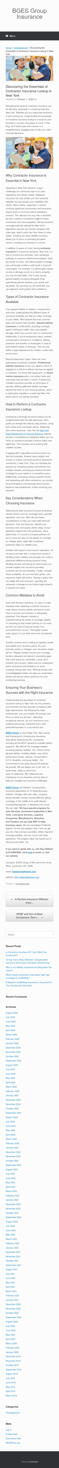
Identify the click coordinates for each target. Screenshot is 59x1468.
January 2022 (12, 1247)
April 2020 (10, 1338)
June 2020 (11, 1330)
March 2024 (11, 1138)
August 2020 (12, 1321)
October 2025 (12, 1056)
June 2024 (11, 1125)
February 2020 (12, 1347)
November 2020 (13, 1308)
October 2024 (12, 1108)
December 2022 (13, 1204)
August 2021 (12, 1269)
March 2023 (11, 1191)
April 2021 (10, 1286)
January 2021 (12, 1299)
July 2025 (10, 1069)
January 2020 (12, 1352)
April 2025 (10, 1082)
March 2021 (11, 1291)
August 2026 (12, 1012)
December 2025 (13, 1047)
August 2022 (12, 1221)
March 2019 (11, 1395)
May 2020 (10, 1334)
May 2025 (10, 1077)
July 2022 (10, 1225)
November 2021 (13, 1256)
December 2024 (13, 1099)
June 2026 (11, 1021)
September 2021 (13, 1265)
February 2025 (12, 1091)
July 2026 (10, 1017)
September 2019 (13, 1369)
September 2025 (13, 1060)
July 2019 (10, 1378)
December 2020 (13, 1304)
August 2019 (12, 1373)
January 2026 (12, 1043)
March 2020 (11, 1343)
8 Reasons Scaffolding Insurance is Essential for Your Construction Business (29, 984)
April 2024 (10, 1134)
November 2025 (13, 1051)
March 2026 (11, 1034)
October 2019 (12, 1365)
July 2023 (10, 1173)
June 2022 (11, 1230)
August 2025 (12, 1065)
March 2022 (11, 1239)
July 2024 (10, 1121)
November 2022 (13, 1208)
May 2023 (10, 1182)
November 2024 (13, 1104)
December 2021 (13, 1251)
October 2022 (12, 1212)
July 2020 (10, 1326)
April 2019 (10, 1391)
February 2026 (12, 1038)
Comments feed (13, 1438)
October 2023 (12, 1160)
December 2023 (13, 1152)
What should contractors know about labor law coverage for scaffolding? (27, 976)
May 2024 (10, 1130)
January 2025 (12, 1095)
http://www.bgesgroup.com (26, 877)
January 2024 (12, 1147)
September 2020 (13, 1317)
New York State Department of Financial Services (27, 432)
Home (8, 47)
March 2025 (11, 1086)
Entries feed (11, 1434)
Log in (8, 1429)
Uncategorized (20, 47)
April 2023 (10, 1186)
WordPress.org (13, 1442)
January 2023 (12, 1199)
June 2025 (11, 1073)
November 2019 (13, 1360)
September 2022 (13, 1217)
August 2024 (12, 1117)
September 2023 (13, 1164)
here (30, 852)
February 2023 (12, 1195)
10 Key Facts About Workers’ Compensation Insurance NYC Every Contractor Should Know (28, 961)
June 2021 (11, 1278)
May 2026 (10, 1025)
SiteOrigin (34, 1461)
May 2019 (10, 1386)
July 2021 (10, 1273)
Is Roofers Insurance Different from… (29, 900)
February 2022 (12, 1243)
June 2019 (11, 1382)
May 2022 (10, 1234)
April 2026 (10, 1030)
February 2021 (12, 1295)
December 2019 (13, 1356)
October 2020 (12, 1312)
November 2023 (13, 1156)
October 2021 (12, 1260)
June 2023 (11, 1178)
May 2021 (10, 1282)
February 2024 (12, 1143)
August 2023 (12, 1169)
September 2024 (13, 1112)
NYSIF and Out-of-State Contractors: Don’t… (29, 915)
